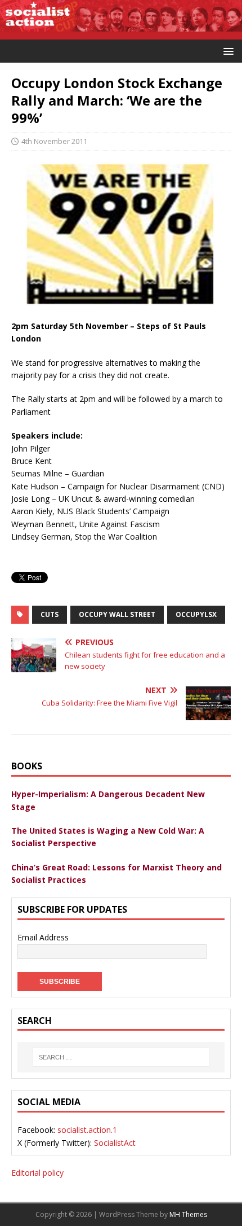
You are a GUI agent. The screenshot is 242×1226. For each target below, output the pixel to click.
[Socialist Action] (121, 32)
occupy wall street (117, 614)
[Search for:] (121, 1057)
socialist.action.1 (87, 1129)
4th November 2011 (54, 141)
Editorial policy (37, 1172)
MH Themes (188, 1214)
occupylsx (196, 614)
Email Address (43, 937)
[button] (226, 50)
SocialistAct (115, 1142)
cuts (50, 614)
